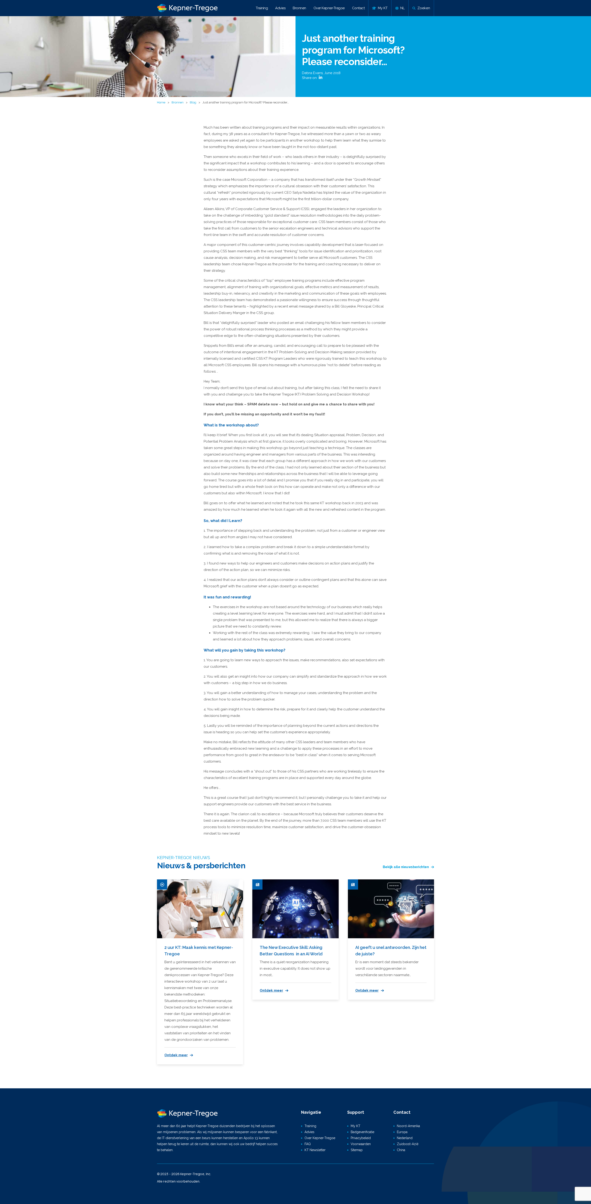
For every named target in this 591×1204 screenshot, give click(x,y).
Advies (280, 8)
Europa (402, 1132)
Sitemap (357, 1150)
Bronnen (299, 8)
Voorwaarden (361, 1144)
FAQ (308, 1144)
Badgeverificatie (362, 1132)
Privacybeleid (361, 1138)
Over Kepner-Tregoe (329, 8)
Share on (310, 78)
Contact (358, 8)
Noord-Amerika (408, 1126)
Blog (193, 102)
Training (262, 8)
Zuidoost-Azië (407, 1144)
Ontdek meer (176, 1055)
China (401, 1150)
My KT (355, 1126)
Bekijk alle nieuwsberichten (406, 867)
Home (161, 102)
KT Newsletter (315, 1150)
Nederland (405, 1138)
